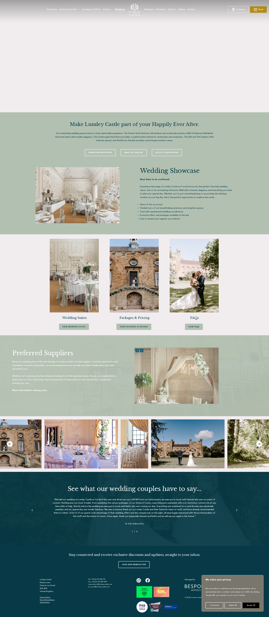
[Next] (259, 444)
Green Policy (45, 602)
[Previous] (10, 444)
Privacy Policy (45, 597)
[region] (232, 593)
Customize (214, 605)
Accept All (251, 605)
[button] (100, 153)
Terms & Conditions (47, 600)
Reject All (233, 605)
